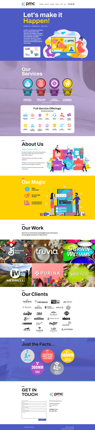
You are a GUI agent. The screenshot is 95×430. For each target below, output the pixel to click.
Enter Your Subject (25, 407)
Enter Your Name (25, 400)
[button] (27, 100)
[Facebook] (69, 4)
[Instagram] (73, 4)
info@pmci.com (53, 409)
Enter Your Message (25, 410)
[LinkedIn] (71, 4)
